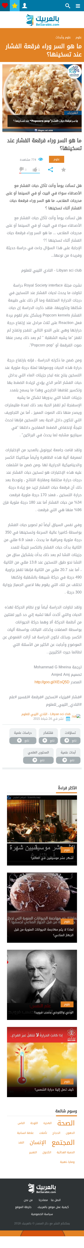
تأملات (43, 1132)
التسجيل (24, 5)
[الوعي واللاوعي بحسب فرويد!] (42, 1008)
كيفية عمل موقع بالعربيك (53, 1207)
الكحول (46, 1152)
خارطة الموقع (23, 1207)
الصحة (66, 1123)
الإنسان (38, 1142)
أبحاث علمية (68, 752)
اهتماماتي (5, 5)
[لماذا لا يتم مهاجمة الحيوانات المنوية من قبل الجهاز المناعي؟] (42, 928)
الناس (21, 1123)
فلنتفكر (48, 733)
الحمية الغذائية (66, 1152)
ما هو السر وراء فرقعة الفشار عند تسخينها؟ (44, 144)
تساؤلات (70, 733)
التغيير (33, 1152)
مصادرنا (43, 1200)
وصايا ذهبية (67, 1161)
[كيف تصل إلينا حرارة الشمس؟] (42, 1085)
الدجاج (56, 1132)
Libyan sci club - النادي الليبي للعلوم (45, 714)
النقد (21, 1142)
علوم (57, 159)
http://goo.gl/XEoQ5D (52, 682)
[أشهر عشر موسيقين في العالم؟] (42, 854)
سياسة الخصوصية (42, 1214)
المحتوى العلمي (38, 752)
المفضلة (15, 5)
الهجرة (47, 1123)
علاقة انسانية (25, 1132)
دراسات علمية (23, 733)
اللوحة (34, 1123)
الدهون (70, 1132)
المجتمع (63, 1142)
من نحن (28, 1200)
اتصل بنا (55, 1200)
